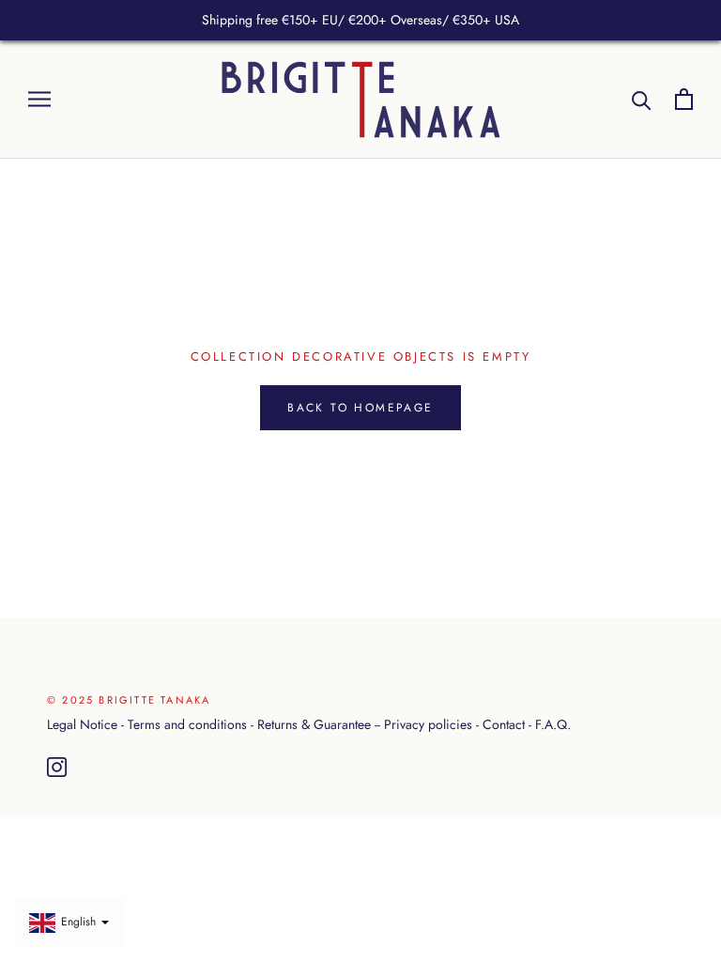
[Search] (642, 99)
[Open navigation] (39, 99)
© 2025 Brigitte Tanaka (128, 699)
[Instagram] (57, 767)
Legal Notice (82, 724)
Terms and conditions (187, 724)
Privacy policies (428, 724)
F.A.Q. (553, 724)
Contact (504, 724)
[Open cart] (684, 99)
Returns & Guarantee (314, 724)
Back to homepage (360, 407)
